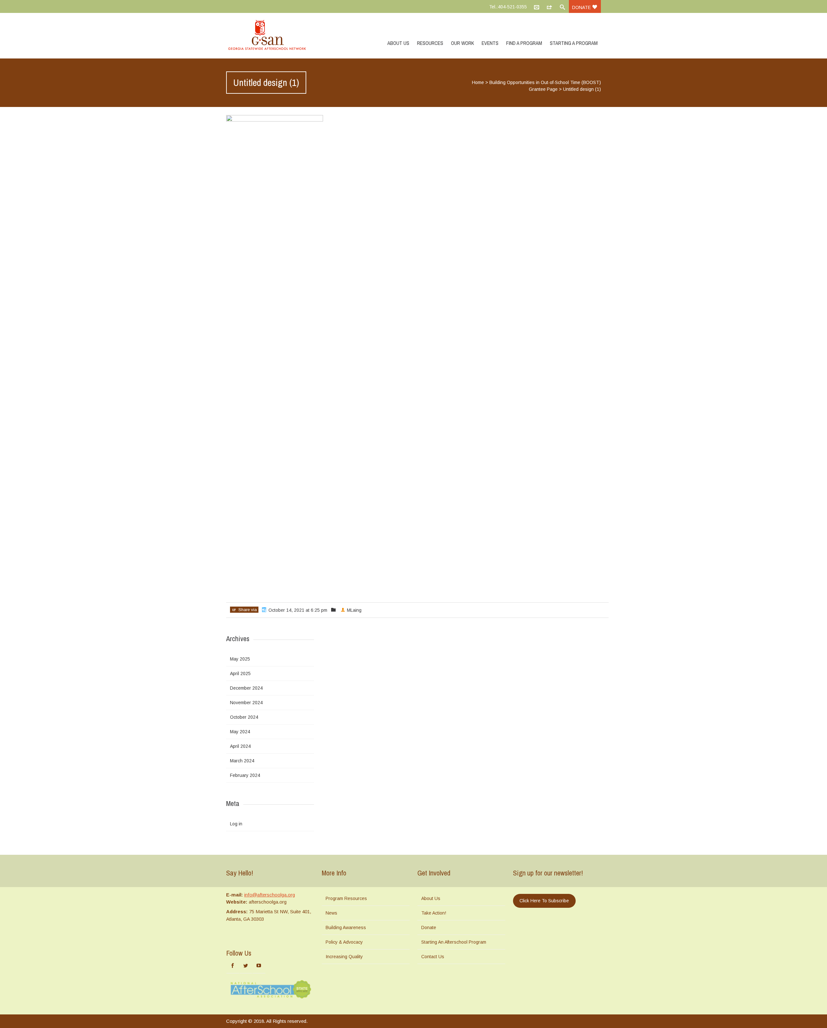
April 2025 (240, 673)
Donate (582, 7)
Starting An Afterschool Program (453, 942)
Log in (236, 823)
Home (478, 82)
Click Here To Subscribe (544, 900)
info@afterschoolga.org (269, 894)
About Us (398, 43)
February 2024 (245, 775)
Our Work (462, 43)
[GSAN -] (274, 35)
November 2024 (246, 702)
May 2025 (240, 659)
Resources (430, 43)
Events (490, 43)
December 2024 (246, 688)
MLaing (354, 610)
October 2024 (244, 717)
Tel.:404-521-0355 (508, 6)
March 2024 (242, 760)
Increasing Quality (344, 956)
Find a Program (524, 43)
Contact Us (432, 956)
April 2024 (240, 746)
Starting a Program (574, 43)
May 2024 (240, 731)
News (331, 913)
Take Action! (433, 913)
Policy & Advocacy (344, 942)
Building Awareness (346, 927)
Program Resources (346, 898)
